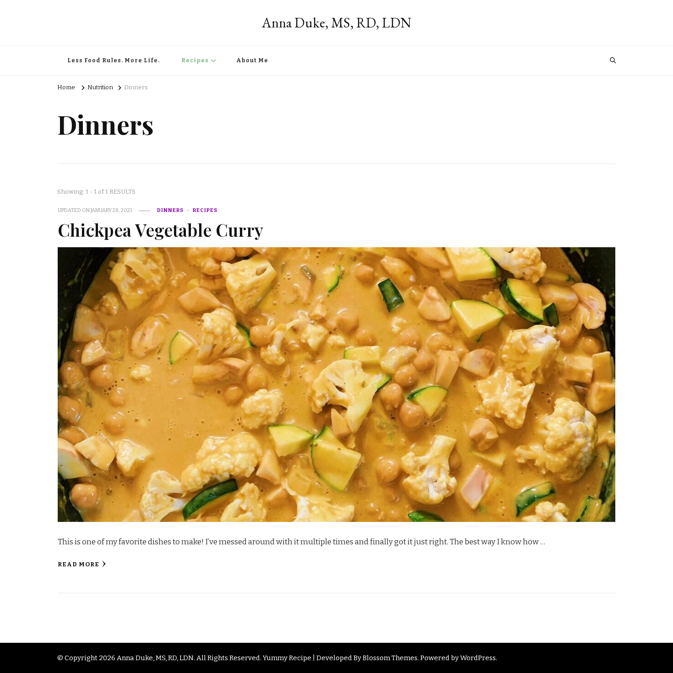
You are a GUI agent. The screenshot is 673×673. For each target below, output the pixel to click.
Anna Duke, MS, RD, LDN (336, 23)
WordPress (478, 658)
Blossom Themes (390, 658)
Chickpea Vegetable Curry (160, 229)
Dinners (170, 210)
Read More (78, 564)
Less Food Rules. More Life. (113, 60)
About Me (252, 60)
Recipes (195, 60)
